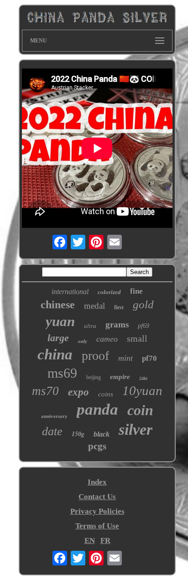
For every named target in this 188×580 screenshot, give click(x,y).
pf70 (149, 358)
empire (120, 376)
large (58, 337)
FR (105, 540)
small (137, 338)
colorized (109, 292)
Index (97, 482)
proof (95, 355)
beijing (93, 377)
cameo (107, 338)
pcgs (97, 446)
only (82, 341)
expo (78, 392)
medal (94, 306)
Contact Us (97, 496)
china (55, 354)
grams (117, 324)
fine (136, 291)
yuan (60, 321)
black (102, 434)
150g (78, 433)
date (52, 431)
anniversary (54, 416)
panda (97, 409)
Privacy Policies (97, 511)
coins (105, 394)
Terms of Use (97, 526)
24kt (143, 378)
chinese (58, 305)
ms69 (62, 372)
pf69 (143, 325)
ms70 (45, 391)
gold (143, 304)
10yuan (142, 390)
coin (140, 410)
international (70, 291)
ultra (90, 325)
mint (125, 358)
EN (89, 540)
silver (135, 429)
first (119, 307)
